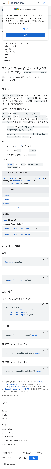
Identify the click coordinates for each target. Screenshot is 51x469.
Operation (7, 199)
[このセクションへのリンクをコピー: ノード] (11, 326)
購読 (33, 458)
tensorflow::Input (21, 181)
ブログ (4, 407)
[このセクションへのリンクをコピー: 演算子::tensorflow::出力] (30, 362)
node (5, 220)
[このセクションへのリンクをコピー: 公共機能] (15, 291)
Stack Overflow (7, 437)
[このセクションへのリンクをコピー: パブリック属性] (24, 246)
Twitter (4, 415)
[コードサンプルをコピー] (47, 259)
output (6, 204)
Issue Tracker (7, 429)
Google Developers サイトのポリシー (18, 389)
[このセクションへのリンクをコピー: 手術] (9, 253)
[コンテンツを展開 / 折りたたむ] (5, 63)
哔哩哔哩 (5, 419)
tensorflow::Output (14, 208)
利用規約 (5, 453)
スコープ (18, 146)
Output (10, 164)
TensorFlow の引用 (9, 444)
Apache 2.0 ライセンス (16, 387)
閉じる (25, 29)
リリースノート (7, 433)
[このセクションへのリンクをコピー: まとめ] (12, 89)
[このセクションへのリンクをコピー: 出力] (9, 271)
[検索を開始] (38, 2)
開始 (25, 35)
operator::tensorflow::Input (16, 228)
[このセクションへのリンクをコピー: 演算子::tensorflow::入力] (30, 344)
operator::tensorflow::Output (17, 234)
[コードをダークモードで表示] (43, 259)
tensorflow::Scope (35, 178)
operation (7, 195)
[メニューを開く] (3, 3)
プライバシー (16, 453)
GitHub (4, 411)
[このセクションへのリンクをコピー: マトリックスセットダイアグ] (34, 299)
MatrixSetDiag (9, 178)
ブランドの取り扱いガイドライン (14, 440)
